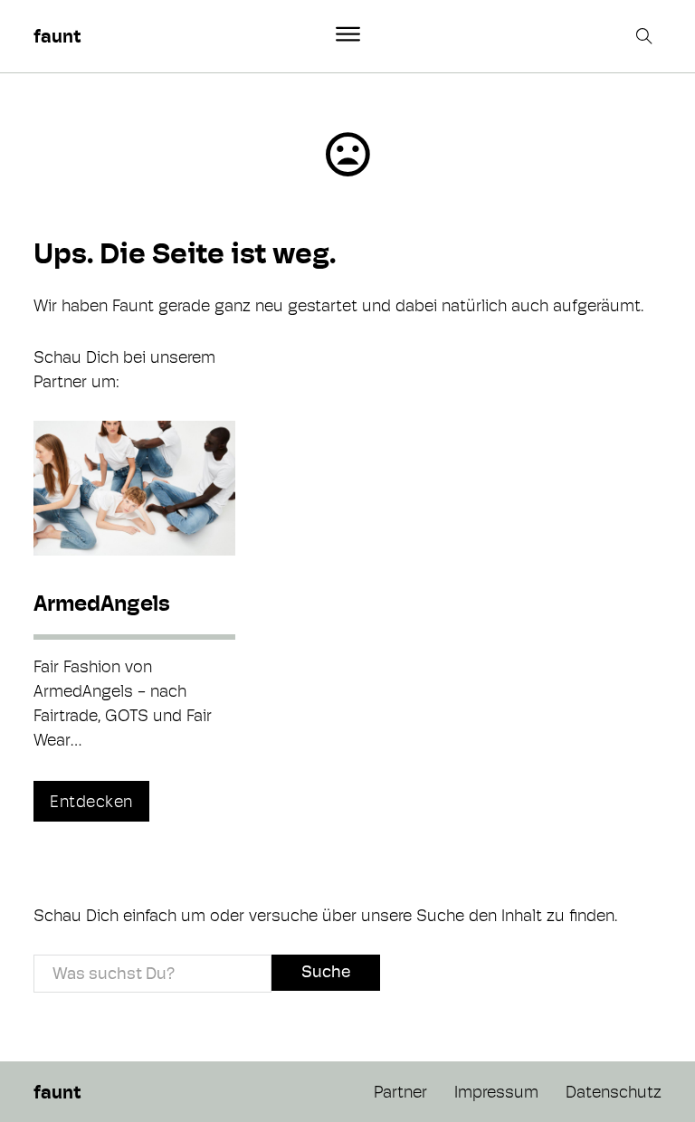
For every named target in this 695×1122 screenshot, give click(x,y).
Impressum (496, 1091)
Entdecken (91, 801)
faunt (57, 36)
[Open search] (646, 36)
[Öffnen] (348, 34)
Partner (400, 1091)
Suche (325, 971)
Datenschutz (614, 1091)
